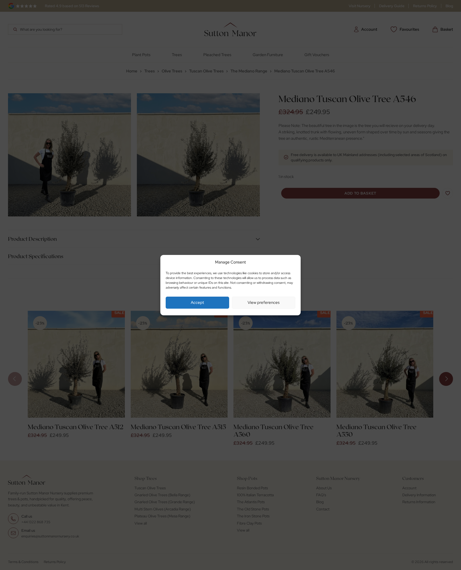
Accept (197, 302)
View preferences (264, 302)
